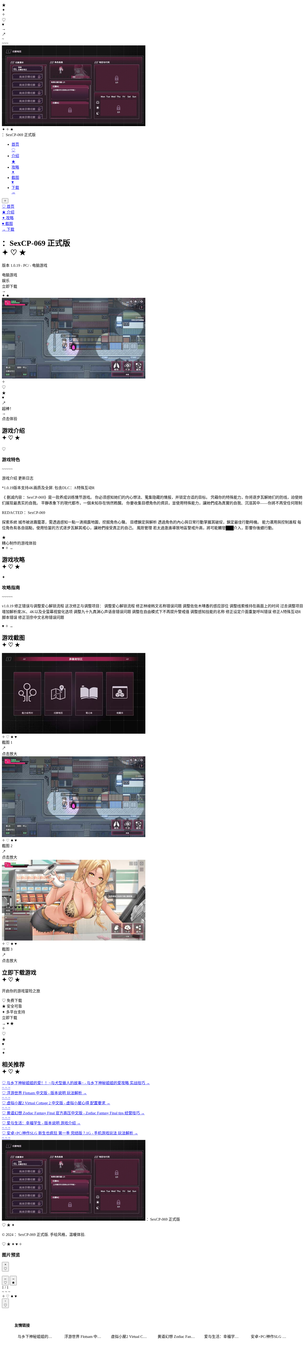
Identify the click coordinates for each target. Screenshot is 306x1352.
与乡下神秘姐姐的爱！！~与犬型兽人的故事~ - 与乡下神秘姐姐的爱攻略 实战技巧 (38, 1337)
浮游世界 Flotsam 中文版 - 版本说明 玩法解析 (84, 1337)
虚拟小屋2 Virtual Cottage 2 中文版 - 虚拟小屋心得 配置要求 (131, 1337)
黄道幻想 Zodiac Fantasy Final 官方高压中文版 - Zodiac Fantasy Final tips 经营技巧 (178, 1337)
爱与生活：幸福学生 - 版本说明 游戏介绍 (224, 1337)
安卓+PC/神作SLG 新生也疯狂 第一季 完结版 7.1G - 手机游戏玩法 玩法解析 (271, 1337)
